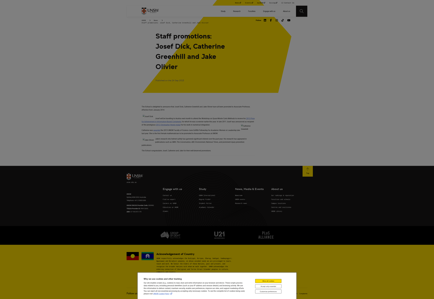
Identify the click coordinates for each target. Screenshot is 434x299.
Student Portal (205, 203)
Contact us (167, 195)
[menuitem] (223, 11)
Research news (241, 203)
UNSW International (207, 195)
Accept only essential (268, 286)
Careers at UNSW (169, 203)
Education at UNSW (170, 207)
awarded (156, 130)
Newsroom (238, 195)
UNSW (144, 20)
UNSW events (240, 199)
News (156, 20)
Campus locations (278, 203)
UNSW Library (276, 211)
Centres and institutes (281, 207)
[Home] (150, 11)
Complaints (303, 293)
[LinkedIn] (265, 20)
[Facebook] (271, 20)
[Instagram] (277, 20)
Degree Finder (205, 199)
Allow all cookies (268, 281)
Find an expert (169, 199)
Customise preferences (268, 291)
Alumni (165, 211)
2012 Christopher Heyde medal (168, 125)
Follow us (132, 293)
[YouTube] (288, 20)
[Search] (301, 11)
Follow (258, 20)
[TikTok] (283, 20)
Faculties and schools (280, 199)
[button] (308, 171)
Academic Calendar (206, 207)
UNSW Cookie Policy (163, 293)
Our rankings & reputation (282, 195)
